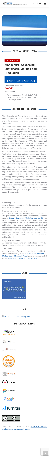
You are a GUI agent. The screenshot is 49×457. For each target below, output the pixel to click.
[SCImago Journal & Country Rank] (16, 316)
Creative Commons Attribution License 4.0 (26, 218)
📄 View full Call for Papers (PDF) (20, 81)
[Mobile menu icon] (45, 3)
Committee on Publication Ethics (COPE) (23, 258)
